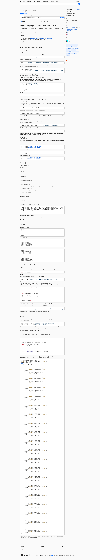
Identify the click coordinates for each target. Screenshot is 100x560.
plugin (75, 46)
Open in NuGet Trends (71, 32)
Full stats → (78, 9)
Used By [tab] (43, 21)
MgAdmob (69, 48)
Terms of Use (48, 555)
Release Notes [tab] (56, 21)
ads (73, 48)
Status (42, 546)
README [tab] (23, 21)
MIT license (69, 25)
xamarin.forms (74, 45)
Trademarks (72, 555)
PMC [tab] (25, 15)
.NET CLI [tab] (22, 15)
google (77, 51)
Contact (22, 546)
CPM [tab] (36, 15)
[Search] (79, 4)
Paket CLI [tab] (39, 15)
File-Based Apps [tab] (52, 15)
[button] (62, 17)
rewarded (69, 51)
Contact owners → (76, 38)
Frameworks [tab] (29, 21)
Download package (71, 27)
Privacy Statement (66, 555)
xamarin (68, 45)
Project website (70, 22)
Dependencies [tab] (37, 21)
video (73, 51)
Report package (70, 34)
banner (68, 50)
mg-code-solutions (72, 41)
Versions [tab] (49, 21)
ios (72, 46)
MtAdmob (32, 32)
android (68, 46)
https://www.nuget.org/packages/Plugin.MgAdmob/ (41, 38)
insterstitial (73, 50)
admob (76, 48)
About (43, 555)
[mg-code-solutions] (67, 41)
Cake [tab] (57, 15)
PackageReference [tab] (31, 15)
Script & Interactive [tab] (46, 15)
